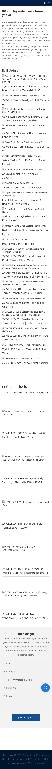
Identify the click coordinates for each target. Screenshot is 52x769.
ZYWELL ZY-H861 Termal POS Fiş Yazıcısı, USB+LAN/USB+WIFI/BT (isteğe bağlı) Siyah (22, 480)
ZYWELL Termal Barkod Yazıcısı (21, 187)
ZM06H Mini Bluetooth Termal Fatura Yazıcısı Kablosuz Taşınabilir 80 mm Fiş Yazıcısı (25, 275)
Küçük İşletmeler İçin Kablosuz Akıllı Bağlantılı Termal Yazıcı (23, 202)
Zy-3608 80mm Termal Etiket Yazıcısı (25, 362)
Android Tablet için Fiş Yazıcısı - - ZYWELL (22, 175)
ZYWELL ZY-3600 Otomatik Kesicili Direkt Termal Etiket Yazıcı (23, 258)
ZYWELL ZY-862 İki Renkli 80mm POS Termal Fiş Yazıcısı (25, 337)
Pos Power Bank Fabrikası (18, 243)
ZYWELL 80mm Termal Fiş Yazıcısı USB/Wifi (23, 304)
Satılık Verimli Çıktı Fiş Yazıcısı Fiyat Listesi (23, 162)
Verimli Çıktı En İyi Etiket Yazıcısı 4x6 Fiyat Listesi (24, 218)
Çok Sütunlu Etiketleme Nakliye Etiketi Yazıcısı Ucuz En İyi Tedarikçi (25, 118)
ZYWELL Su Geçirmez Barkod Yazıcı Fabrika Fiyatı (24, 135)
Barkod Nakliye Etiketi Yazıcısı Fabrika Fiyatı (25, 232)
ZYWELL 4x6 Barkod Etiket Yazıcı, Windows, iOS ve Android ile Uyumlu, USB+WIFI (24, 616)
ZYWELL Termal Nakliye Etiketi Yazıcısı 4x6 (25, 102)
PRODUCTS (42, 392)
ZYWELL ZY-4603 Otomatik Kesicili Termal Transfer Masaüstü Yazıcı (23, 291)
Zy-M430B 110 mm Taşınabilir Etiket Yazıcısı (24, 351)
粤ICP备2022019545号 (19, 763)
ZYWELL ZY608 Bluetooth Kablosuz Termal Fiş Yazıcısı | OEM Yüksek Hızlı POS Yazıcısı (25, 321)
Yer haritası (39, 763)
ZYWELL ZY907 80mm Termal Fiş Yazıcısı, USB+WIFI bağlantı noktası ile (25, 570)
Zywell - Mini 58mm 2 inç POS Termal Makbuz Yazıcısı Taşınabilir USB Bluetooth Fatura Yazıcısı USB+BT (25, 88)
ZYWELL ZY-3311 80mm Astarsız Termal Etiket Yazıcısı (22, 525)
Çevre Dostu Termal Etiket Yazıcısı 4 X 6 (25, 148)
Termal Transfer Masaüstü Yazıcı (19, 392)
